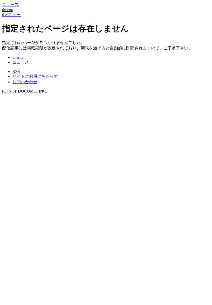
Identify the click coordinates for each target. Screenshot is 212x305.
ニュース (20, 62)
